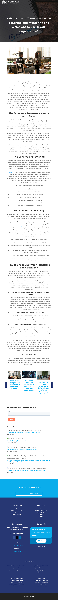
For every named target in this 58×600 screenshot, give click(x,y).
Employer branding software (16, 571)
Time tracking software (41, 569)
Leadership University (16, 569)
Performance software (41, 586)
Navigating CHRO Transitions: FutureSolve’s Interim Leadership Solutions (29, 388)
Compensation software (17, 580)
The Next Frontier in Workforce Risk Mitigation (22, 449)
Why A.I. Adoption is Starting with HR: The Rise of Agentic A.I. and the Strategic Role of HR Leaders (28, 461)
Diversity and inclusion (17, 578)
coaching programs (19, 226)
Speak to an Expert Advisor (29, 494)
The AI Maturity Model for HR (16, 441)
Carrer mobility (17, 586)
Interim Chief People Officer (17, 567)
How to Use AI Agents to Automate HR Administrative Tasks (26, 470)
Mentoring (11, 172)
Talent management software (16, 584)
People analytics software (41, 565)
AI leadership (41, 578)
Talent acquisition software (41, 567)
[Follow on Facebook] (14, 537)
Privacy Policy (41, 546)
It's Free (41, 541)
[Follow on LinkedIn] (20, 537)
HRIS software (41, 573)
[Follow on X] (17, 537)
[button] (6, 386)
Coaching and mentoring (16, 582)
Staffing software (41, 584)
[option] (14, 382)
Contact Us (41, 524)
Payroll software (41, 571)
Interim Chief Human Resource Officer (16, 565)
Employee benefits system (41, 580)
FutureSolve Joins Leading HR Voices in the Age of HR (24, 432)
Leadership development (41, 582)
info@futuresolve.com (17, 545)
